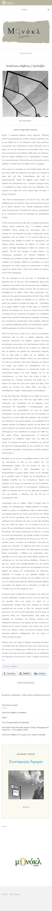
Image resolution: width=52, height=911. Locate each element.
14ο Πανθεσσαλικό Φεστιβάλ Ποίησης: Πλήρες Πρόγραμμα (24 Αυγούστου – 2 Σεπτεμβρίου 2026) (25, 728)
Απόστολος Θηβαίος (26, 683)
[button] (4, 3)
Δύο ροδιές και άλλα (39, 695)
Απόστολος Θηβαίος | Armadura (14, 712)
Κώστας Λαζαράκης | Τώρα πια (16, 695)
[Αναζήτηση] (48, 10)
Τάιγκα (4, 717)
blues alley (26, 53)
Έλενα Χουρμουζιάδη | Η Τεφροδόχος (15, 722)
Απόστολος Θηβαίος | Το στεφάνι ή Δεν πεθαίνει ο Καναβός (24, 735)
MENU (10, 3)
